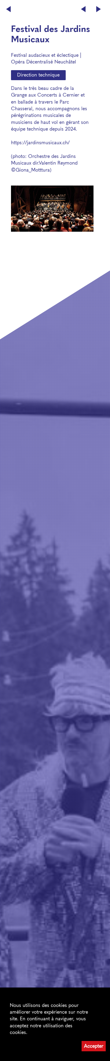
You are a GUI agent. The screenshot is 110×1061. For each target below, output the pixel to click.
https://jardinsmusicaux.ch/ (40, 142)
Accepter (93, 1046)
